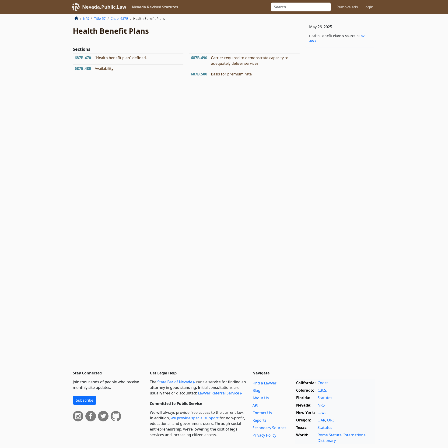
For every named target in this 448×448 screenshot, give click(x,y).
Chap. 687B (119, 18)
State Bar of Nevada (174, 381)
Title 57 (100, 18)
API (255, 405)
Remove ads (347, 7)
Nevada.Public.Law (104, 7)
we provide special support (195, 418)
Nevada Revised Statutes (155, 7)
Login (368, 7)
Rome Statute (330, 435)
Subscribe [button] (84, 400)
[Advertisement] (340, 124)
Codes (323, 382)
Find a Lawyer (264, 383)
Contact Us (262, 412)
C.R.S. (322, 390)
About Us (260, 397)
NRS (86, 18)
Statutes (325, 397)
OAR (321, 420)
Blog (256, 390)
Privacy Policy (264, 435)
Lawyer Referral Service (218, 393)
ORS (331, 420)
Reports (259, 420)
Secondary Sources (269, 427)
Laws (322, 412)
